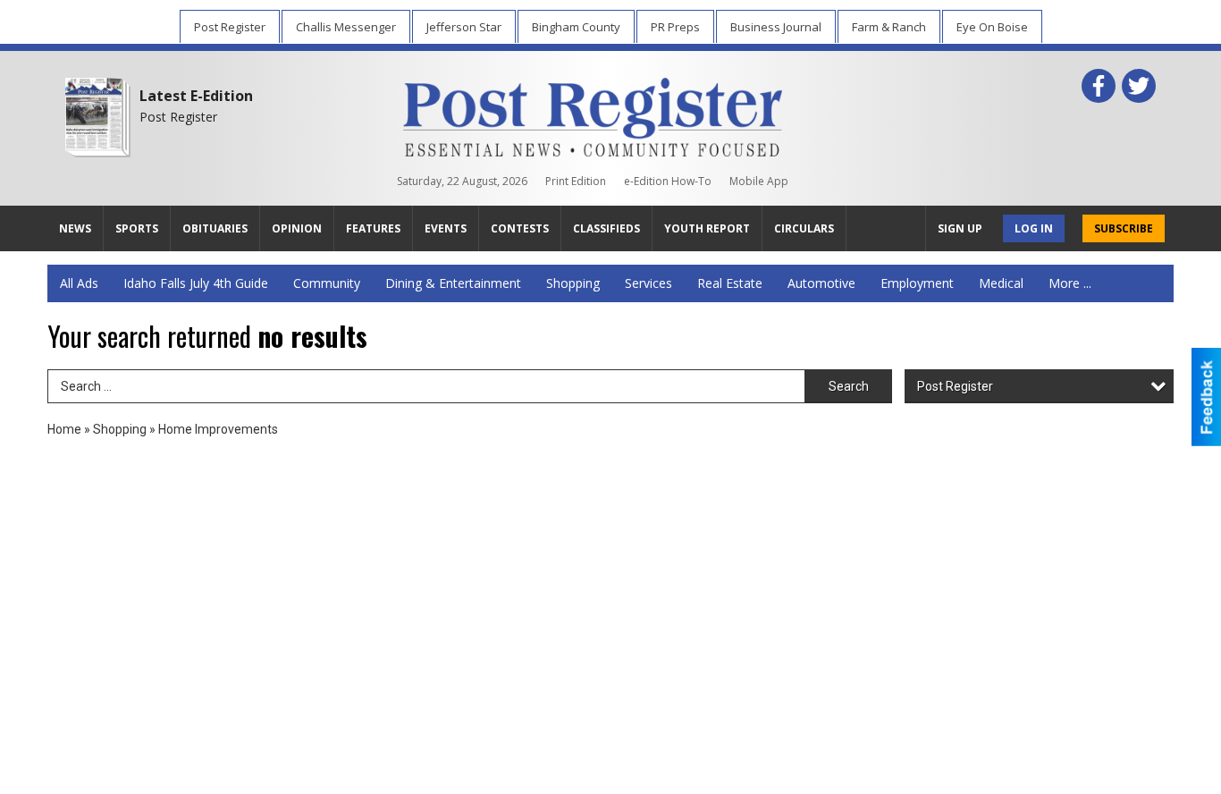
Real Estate (729, 283)
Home (64, 429)
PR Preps (675, 27)
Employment (917, 283)
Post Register (229, 27)
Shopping (573, 283)
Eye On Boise (992, 27)
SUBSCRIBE (1123, 228)
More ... (1069, 283)
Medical (1001, 283)
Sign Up (960, 228)
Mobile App (758, 181)
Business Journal (775, 27)
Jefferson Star (463, 27)
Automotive (821, 283)
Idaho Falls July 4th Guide (195, 283)
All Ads (79, 283)
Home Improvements (218, 429)
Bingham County (576, 27)
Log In (1034, 228)
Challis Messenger (346, 27)
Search (849, 386)
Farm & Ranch (889, 27)
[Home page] (593, 113)
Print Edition (575, 181)
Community (326, 283)
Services (648, 283)
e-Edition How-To (668, 181)
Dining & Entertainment (453, 283)
